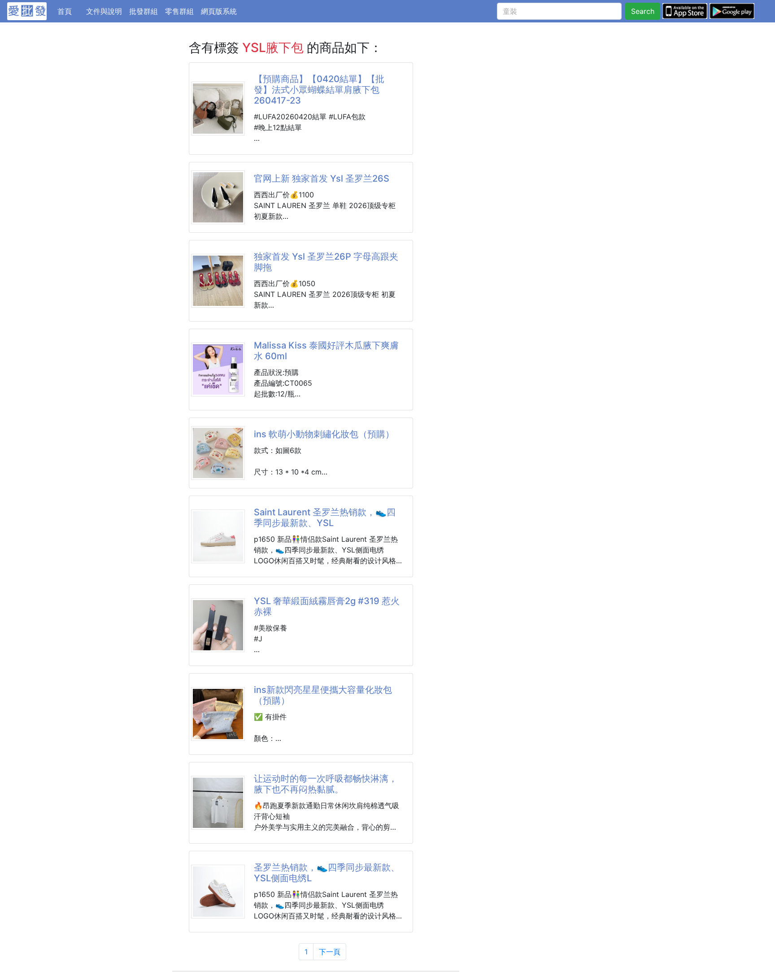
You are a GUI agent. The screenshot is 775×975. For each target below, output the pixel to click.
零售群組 (179, 11)
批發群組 (143, 11)
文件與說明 (104, 11)
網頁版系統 (219, 11)
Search (642, 11)
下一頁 (329, 951)
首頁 (70, 11)
